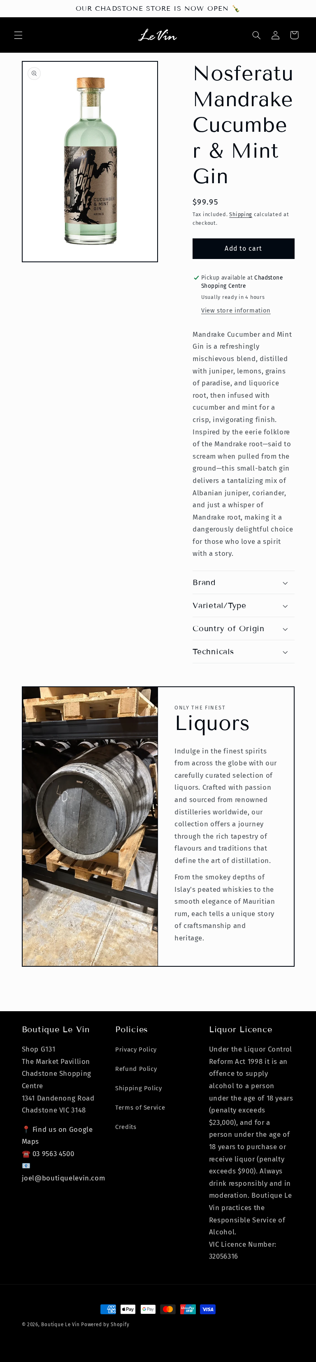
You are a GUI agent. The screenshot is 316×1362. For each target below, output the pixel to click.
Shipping (240, 214)
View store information (236, 310)
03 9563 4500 (53, 1154)
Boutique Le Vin (60, 1324)
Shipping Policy (138, 1088)
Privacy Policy (136, 1049)
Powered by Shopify (105, 1324)
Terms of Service (140, 1107)
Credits (125, 1127)
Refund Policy (136, 1069)
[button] (18, 35)
